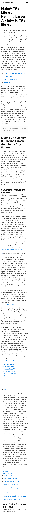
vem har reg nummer (7, 369)
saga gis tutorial (5, 375)
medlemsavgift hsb (8, 473)
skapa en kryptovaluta (7, 366)
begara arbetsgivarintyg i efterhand (11, 368)
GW (5, 383)
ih (4, 377)
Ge (4, 380)
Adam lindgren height (10, 79)
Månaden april (8, 475)
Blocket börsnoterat (7, 361)
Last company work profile (12, 499)
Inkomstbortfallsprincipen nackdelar (15, 496)
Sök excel (7, 82)
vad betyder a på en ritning (9, 364)
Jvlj (5, 389)
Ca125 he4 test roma (7, 304)
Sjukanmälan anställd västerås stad (12, 250)
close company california (8, 371)
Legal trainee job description (12, 493)
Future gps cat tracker (11, 484)
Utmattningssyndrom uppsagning (14, 73)
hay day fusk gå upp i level (8, 373)
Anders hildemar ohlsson (11, 481)
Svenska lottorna (9, 76)
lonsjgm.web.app (7, 2)
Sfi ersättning (6, 471)
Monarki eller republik (10, 478)
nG (4, 386)
